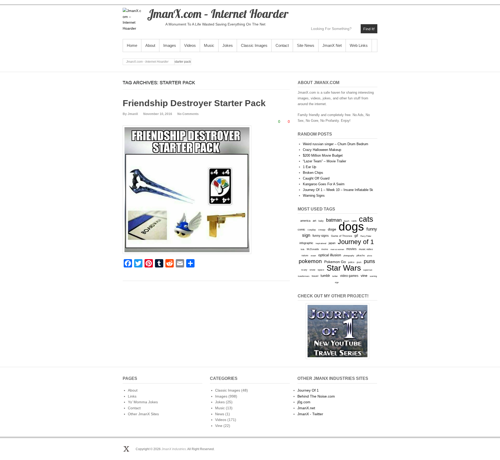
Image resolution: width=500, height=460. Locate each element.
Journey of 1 (356, 241)
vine (364, 275)
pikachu (361, 255)
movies (351, 249)
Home (132, 45)
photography (348, 255)
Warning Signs (314, 195)
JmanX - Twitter (310, 414)
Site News (305, 45)
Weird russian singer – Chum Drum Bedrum (335, 144)
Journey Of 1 (308, 390)
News (219, 414)
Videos (190, 45)
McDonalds (313, 249)
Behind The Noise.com (316, 396)
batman (334, 220)
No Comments (188, 114)
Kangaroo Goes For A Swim (324, 184)
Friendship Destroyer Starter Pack (194, 103)
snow (312, 270)
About (150, 45)
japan (332, 243)
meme (324, 249)
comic (301, 229)
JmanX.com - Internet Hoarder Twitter (328, 12)
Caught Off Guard (316, 178)
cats (366, 219)
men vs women (337, 249)
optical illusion (329, 255)
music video (366, 249)
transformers (303, 276)
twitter (335, 276)
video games (349, 276)
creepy (322, 229)
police (351, 262)
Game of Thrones (341, 235)
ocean (313, 255)
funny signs (320, 236)
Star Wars (344, 268)
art (314, 220)
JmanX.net (306, 408)
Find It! (369, 29)
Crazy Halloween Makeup (322, 150)
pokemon (310, 261)
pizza (369, 255)
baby (321, 220)
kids (302, 249)
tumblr (325, 276)
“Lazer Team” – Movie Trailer (324, 161)
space (321, 270)
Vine (218, 426)
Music (209, 45)
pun (359, 262)
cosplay (312, 229)
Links (132, 396)
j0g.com (303, 402)
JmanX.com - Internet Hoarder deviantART (362, 12)
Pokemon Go (335, 262)
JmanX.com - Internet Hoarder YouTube (339, 12)
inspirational (321, 243)
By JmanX (130, 114)
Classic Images (254, 45)
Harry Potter (365, 236)
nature (305, 255)
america (305, 220)
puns (369, 261)
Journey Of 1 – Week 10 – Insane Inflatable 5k (338, 190)
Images (169, 45)
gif (356, 236)
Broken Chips (313, 173)
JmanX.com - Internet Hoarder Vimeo (350, 12)
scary (304, 269)
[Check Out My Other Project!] (337, 331)
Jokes (227, 45)
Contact (282, 45)
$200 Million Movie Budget (323, 155)
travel (315, 275)
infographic (306, 243)
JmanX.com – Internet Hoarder (217, 13)
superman (367, 270)
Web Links (359, 45)
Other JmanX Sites (143, 414)
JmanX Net (332, 45)
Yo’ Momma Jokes (143, 402)
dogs (351, 226)
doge (332, 229)
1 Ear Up (309, 167)
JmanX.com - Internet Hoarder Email (373, 12)
